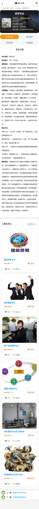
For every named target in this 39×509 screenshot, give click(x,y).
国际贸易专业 (9, 260)
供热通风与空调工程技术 (14, 432)
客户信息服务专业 (11, 346)
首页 (11, 8)
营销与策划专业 (10, 389)
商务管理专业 (9, 303)
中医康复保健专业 (19, 497)
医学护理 (25, 8)
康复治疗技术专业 (19, 493)
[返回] (2, 3)
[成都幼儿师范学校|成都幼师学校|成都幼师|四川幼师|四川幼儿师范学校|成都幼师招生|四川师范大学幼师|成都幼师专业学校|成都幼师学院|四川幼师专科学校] (19, 3)
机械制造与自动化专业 (13, 475)
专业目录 (18, 8)
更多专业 (30, 224)
